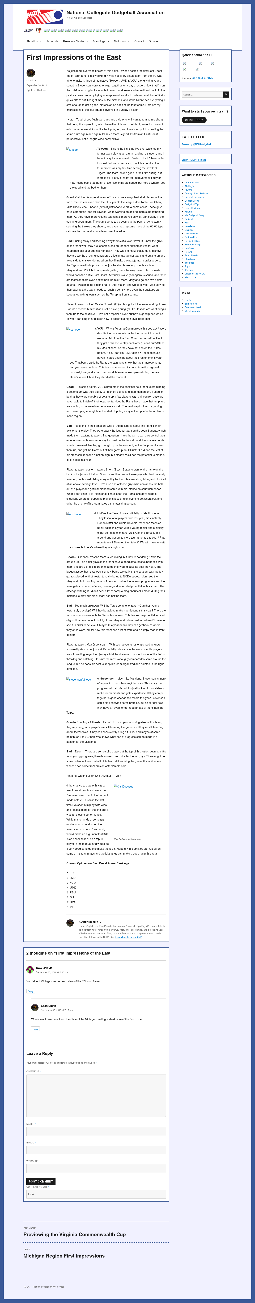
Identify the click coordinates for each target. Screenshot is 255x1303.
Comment (33, 1071)
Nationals (120, 41)
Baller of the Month (194, 197)
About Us (32, 41)
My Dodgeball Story (195, 215)
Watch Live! (191, 277)
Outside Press (192, 233)
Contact (139, 41)
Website (32, 1161)
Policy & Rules (192, 240)
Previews (189, 248)
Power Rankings (193, 244)
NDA (187, 222)
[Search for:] (202, 94)
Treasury (189, 270)
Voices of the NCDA (195, 273)
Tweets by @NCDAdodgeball (196, 144)
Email (31, 1142)
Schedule (52, 41)
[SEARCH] (226, 94)
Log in (188, 300)
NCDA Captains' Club (202, 78)
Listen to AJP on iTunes (194, 159)
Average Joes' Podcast (196, 193)
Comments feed (193, 307)
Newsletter (190, 226)
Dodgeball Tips (192, 204)
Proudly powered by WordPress (48, 1286)
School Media (191, 255)
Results (188, 251)
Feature (188, 211)
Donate (153, 41)
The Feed (41, 90)
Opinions (31, 90)
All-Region (190, 186)
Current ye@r (37, 1186)
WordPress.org (192, 311)
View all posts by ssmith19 (128, 937)
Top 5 (187, 266)
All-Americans (192, 182)
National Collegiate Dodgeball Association (115, 12)
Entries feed (191, 303)
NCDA (26, 1286)
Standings (99, 41)
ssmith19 (31, 80)
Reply (30, 991)
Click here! (194, 120)
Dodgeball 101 (192, 200)
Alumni (188, 189)
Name (31, 1124)
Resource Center (73, 41)
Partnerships (191, 237)
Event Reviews (192, 208)
